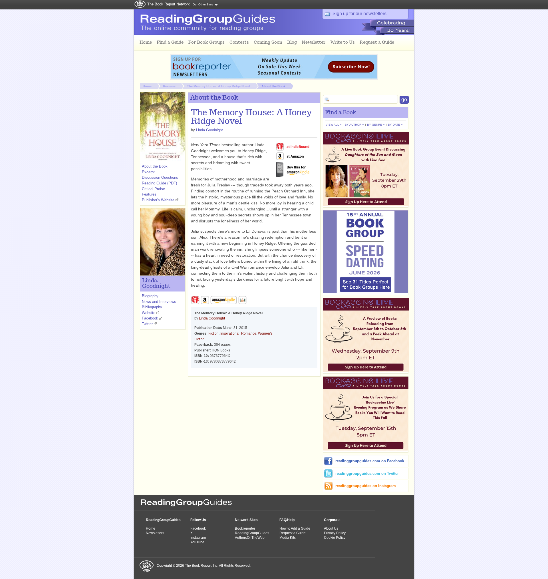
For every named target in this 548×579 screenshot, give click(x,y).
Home (147, 86)
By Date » (395, 124)
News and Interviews (159, 301)
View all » (334, 124)
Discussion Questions (160, 177)
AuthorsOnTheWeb (250, 537)
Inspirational (229, 333)
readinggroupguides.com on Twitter (367, 473)
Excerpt (148, 172)
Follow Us (198, 520)
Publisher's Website (158, 200)
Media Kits (287, 537)
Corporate (332, 520)
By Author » (354, 124)
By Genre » (376, 124)
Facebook (150, 318)
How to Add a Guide (294, 528)
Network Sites (246, 520)
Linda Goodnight (209, 130)
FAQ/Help (287, 520)
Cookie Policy (334, 537)
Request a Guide (292, 533)
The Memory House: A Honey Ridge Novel (218, 86)
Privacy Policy (335, 533)
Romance (248, 333)
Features (149, 194)
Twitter (147, 324)
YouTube (197, 542)
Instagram (198, 537)
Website (148, 313)
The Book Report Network (168, 4)
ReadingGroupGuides (163, 520)
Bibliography (152, 307)
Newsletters (155, 533)
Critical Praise (153, 189)
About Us (331, 528)
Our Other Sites (203, 4)
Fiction (213, 333)
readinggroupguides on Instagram (365, 486)
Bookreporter (245, 528)
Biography (150, 296)
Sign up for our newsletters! (360, 13)
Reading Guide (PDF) (159, 183)
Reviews (169, 86)
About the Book (273, 86)
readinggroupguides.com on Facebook (369, 461)
